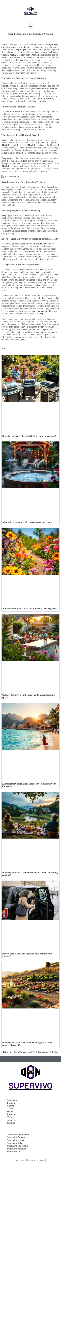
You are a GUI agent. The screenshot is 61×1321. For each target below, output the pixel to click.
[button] (30, 25)
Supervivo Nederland (17, 1146)
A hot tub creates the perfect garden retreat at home (27, 522)
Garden (10, 1105)
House (10, 1111)
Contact (11, 1123)
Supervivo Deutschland (18, 1134)
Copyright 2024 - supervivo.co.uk (30, 1160)
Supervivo (12, 1100)
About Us (11, 1120)
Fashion (11, 1103)
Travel (10, 1108)
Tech (9, 1117)
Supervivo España (16, 1137)
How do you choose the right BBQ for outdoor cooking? (29, 436)
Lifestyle (7, 1052)
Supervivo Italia (14, 1143)
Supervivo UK (14, 1151)
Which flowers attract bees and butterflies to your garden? (30, 608)
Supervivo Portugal (16, 1148)
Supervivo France (15, 1140)
